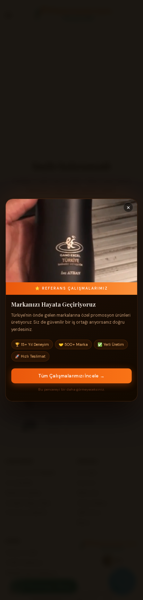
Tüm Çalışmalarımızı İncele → (71, 376)
